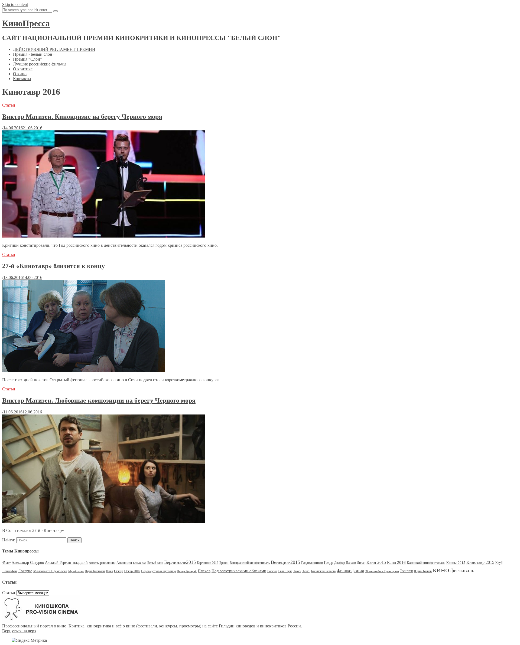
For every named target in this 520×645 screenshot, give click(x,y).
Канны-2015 (455, 563)
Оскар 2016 (132, 571)
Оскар (118, 571)
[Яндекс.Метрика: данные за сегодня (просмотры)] (29, 640)
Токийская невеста (323, 571)
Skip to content (15, 4)
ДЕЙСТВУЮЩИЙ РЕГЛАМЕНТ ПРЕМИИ (54, 49)
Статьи (8, 105)
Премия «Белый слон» (33, 54)
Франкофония (350, 570)
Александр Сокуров (28, 563)
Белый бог (139, 562)
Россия (272, 571)
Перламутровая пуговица (158, 571)
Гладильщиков (312, 563)
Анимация (124, 563)
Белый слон (155, 563)
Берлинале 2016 (207, 563)
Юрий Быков (423, 571)
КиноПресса (26, 23)
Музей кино (76, 571)
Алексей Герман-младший (66, 563)
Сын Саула (285, 571)
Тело (306, 571)
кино (441, 569)
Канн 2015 (376, 562)
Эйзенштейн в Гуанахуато (382, 571)
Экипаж (406, 571)
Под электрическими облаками (239, 570)
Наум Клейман (95, 571)
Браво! (224, 563)
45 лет (6, 563)
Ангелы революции (102, 563)
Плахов (204, 571)
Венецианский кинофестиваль (250, 563)
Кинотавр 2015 (480, 562)
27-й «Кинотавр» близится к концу (53, 265)
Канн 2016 (396, 562)
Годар (328, 563)
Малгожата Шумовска (50, 571)
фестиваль (462, 570)
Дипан (361, 563)
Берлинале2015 (180, 562)
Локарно (25, 571)
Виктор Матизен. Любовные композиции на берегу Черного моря (99, 400)
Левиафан (9, 571)
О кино (20, 73)
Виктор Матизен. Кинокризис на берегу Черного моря (82, 116)
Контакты (22, 78)
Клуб (498, 563)
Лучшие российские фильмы (39, 64)
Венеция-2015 (285, 562)
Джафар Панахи (345, 563)
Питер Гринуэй (187, 571)
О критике (22, 69)
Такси (297, 571)
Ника (109, 571)
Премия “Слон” (27, 59)
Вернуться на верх (19, 630)
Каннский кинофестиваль (426, 563)
